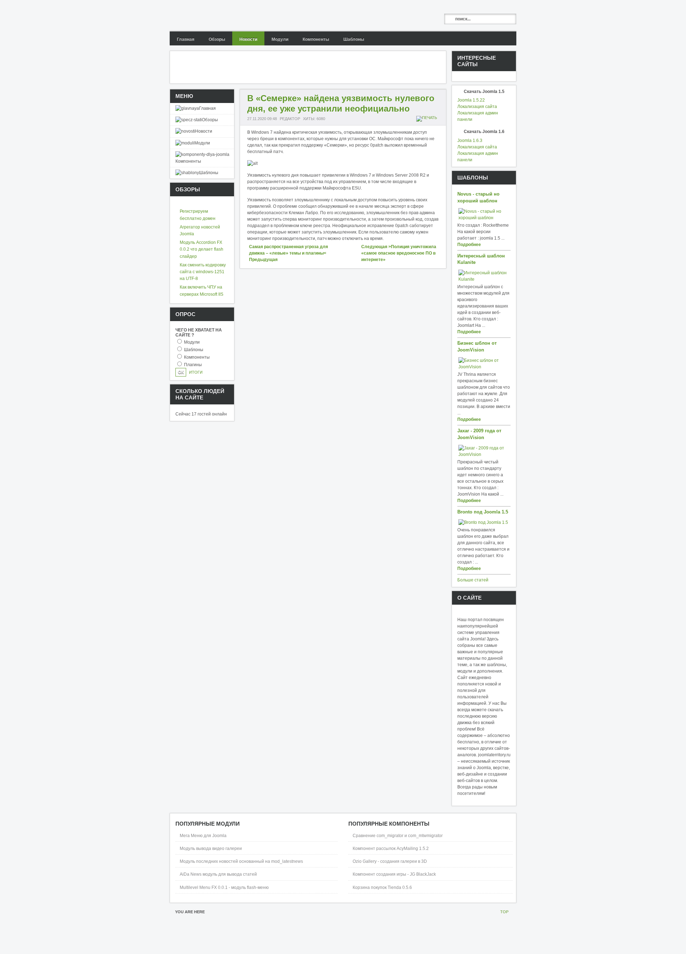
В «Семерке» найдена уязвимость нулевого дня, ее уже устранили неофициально (340, 103)
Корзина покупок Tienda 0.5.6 (382, 887)
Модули (192, 342)
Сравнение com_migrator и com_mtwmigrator (398, 835)
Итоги (196, 372)
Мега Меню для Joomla (203, 835)
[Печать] (427, 117)
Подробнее (469, 244)
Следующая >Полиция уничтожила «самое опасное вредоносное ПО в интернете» (398, 253)
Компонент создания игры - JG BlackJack (394, 874)
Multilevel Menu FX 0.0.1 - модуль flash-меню (224, 887)
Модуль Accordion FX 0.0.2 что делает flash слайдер (201, 249)
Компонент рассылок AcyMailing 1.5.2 (391, 848)
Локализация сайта (477, 106)
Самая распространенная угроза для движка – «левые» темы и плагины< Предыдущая (288, 253)
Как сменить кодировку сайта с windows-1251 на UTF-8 (203, 271)
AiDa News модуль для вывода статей (218, 874)
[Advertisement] (300, 67)
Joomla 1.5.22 (471, 100)
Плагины (193, 364)
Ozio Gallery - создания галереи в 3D (390, 861)
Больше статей (472, 579)
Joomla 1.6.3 (469, 140)
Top (504, 912)
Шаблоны (193, 349)
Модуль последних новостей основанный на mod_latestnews (241, 861)
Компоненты (197, 357)
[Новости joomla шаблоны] (225, 16)
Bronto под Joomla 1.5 (482, 512)
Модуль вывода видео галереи (211, 848)
